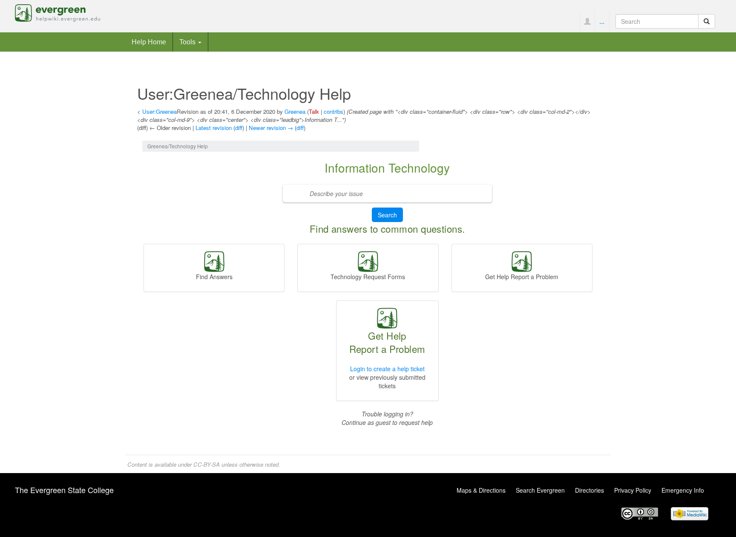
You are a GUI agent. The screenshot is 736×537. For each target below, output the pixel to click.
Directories (589, 490)
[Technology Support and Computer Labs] (521, 260)
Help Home (149, 42)
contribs (333, 111)
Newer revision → (271, 128)
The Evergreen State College (64, 489)
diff (238, 128)
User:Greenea (159, 111)
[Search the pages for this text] (706, 21)
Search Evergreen (540, 490)
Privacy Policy (632, 490)
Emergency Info (682, 490)
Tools (188, 42)
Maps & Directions (481, 490)
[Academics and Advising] (214, 260)
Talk (314, 111)
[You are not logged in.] (587, 21)
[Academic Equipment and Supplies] (368, 260)
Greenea (295, 111)
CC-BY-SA (206, 464)
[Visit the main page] (57, 12)
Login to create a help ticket (387, 368)
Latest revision (214, 128)
